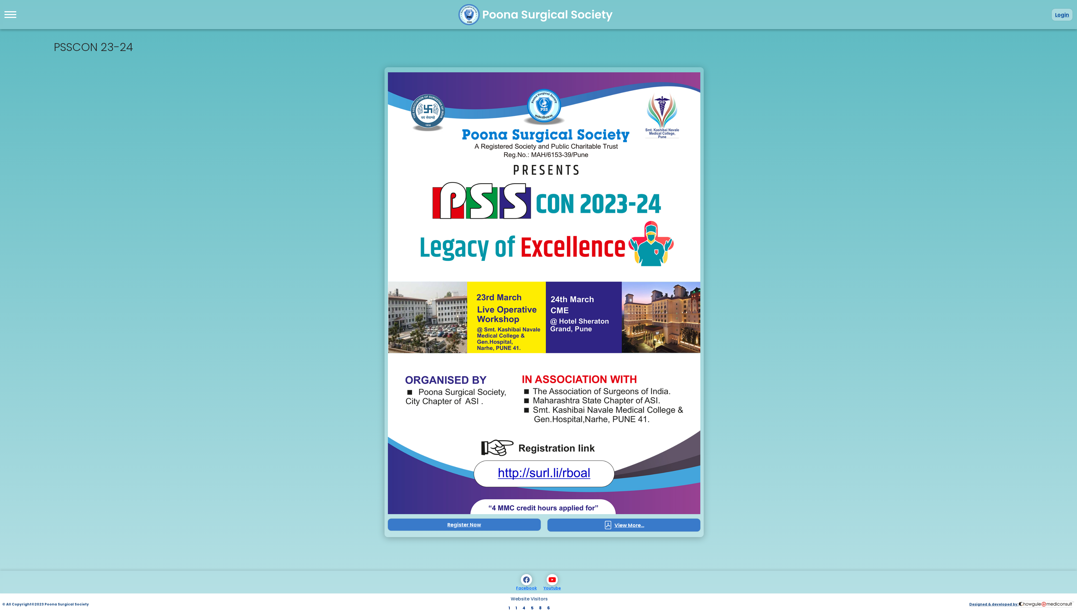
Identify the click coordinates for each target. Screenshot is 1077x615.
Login (1062, 14)
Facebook (526, 588)
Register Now (464, 524)
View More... (629, 525)
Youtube (552, 588)
